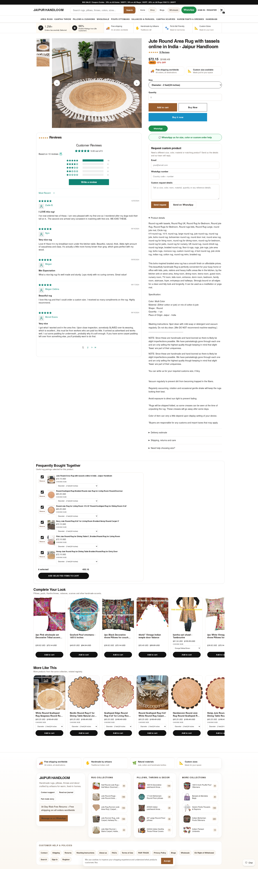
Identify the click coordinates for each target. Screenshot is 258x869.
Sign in (201, 10)
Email (153, 160)
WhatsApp (189, 9)
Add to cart (163, 107)
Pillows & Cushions (84, 19)
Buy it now (177, 117)
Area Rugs (47, 19)
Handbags (211, 19)
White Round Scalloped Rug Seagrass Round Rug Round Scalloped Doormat (49, 714)
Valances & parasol (143, 19)
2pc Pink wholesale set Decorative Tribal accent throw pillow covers (48, 636)
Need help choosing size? (163, 448)
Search (129, 10)
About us (103, 852)
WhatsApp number (159, 171)
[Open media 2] (43, 60)
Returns (68, 852)
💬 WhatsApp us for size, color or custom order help (185, 137)
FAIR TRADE (143, 852)
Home (142, 10)
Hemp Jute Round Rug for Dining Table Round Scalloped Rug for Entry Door (220, 714)
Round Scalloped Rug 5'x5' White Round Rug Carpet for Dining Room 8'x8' (152, 714)
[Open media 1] (43, 45)
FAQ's (114, 852)
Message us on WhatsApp (53, 818)
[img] (45, 201)
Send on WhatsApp (183, 204)
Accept (167, 860)
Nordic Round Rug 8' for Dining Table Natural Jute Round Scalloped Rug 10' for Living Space (83, 714)
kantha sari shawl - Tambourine (182, 636)
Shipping (56, 852)
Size (151, 80)
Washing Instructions (85, 852)
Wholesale (173, 10)
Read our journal (66, 792)
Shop (152, 10)
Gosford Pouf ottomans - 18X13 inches (82, 636)
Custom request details (161, 182)
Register (212, 10)
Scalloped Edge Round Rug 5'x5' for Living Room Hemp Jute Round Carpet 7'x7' (117, 714)
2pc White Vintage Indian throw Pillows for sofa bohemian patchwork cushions (220, 636)
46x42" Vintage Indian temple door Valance (150, 636)
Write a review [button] (89, 182)
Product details (158, 217)
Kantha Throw (62, 19)
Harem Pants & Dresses (190, 19)
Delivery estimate (159, 432)
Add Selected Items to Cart (63, 575)
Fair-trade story (47, 799)
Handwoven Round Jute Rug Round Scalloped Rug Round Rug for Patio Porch (186, 714)
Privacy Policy (160, 852)
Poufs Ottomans (120, 19)
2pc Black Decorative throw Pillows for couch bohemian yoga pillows (116, 636)
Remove (42, 481)
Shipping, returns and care (163, 440)
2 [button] (87, 347)
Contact (44, 852)
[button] (73, 160)
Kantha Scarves (165, 19)
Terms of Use (127, 852)
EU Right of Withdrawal (204, 852)
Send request (160, 204)
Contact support (48, 792)
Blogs (162, 10)
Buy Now (192, 107)
